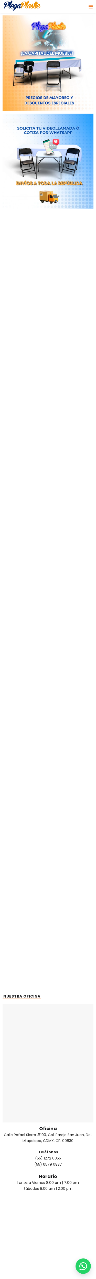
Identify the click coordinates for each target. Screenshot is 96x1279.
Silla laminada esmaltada (70, 488)
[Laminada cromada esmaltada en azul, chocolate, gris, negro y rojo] (71, 398)
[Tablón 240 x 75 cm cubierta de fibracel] (71, 603)
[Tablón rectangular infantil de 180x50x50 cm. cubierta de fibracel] (71, 505)
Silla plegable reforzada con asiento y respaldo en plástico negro (48, 291)
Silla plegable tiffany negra (71, 459)
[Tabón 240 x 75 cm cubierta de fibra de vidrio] (25, 502)
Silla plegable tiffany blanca (25, 459)
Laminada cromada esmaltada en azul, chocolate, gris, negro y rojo (70, 426)
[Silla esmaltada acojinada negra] (25, 471)
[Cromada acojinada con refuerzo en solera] (43, 327)
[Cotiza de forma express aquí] (83, 1266)
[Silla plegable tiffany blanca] (25, 442)
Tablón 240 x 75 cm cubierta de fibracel (70, 623)
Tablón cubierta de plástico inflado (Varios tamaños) (25, 625)
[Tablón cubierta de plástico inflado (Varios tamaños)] (25, 603)
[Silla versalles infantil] (25, 667)
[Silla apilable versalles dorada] (30, 249)
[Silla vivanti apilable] (71, 639)
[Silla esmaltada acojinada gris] (25, 392)
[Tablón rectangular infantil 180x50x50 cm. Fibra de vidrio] (25, 555)
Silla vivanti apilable (71, 653)
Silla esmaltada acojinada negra (25, 488)
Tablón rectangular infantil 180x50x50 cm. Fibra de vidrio (25, 580)
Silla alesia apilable (21, 315)
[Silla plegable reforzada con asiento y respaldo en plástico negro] (48, 274)
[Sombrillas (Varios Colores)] (25, 639)
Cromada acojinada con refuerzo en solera (43, 338)
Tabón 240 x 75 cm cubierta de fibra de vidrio (25, 524)
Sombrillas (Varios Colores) (25, 656)
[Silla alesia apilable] (21, 304)
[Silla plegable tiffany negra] (71, 442)
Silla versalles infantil (25, 681)
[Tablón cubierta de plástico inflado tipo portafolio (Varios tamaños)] (71, 555)
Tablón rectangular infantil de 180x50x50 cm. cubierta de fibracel (70, 533)
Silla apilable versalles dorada (30, 260)
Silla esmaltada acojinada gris (25, 409)
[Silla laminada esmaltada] (71, 471)
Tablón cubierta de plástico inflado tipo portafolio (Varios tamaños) (70, 583)
